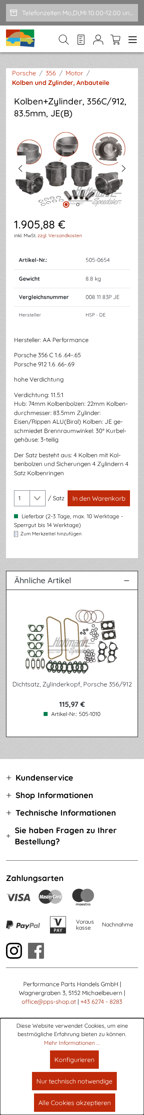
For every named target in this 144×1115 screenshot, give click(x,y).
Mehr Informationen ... (72, 1042)
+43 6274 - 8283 (101, 1001)
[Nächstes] (124, 167)
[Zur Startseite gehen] (21, 38)
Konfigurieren (74, 1060)
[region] (72, 167)
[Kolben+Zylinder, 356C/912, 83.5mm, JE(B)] (72, 167)
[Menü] (131, 39)
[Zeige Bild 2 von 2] (77, 204)
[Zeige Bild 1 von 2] (66, 204)
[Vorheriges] (20, 167)
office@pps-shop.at (49, 1001)
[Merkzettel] (81, 39)
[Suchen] (63, 39)
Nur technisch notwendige (74, 1081)
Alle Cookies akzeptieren (74, 1103)
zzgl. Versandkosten (60, 235)
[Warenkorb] (115, 39)
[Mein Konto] (98, 39)
